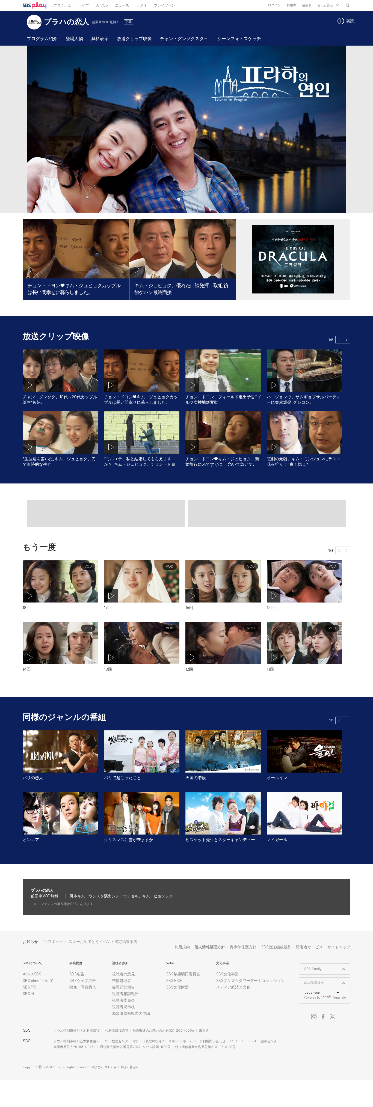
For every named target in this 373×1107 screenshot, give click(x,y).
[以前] (339, 339)
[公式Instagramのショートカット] (313, 1016)
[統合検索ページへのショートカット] (347, 5)
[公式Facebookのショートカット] (323, 1016)
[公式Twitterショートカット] (332, 1016)
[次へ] (346, 339)
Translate (339, 997)
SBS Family (310, 967)
